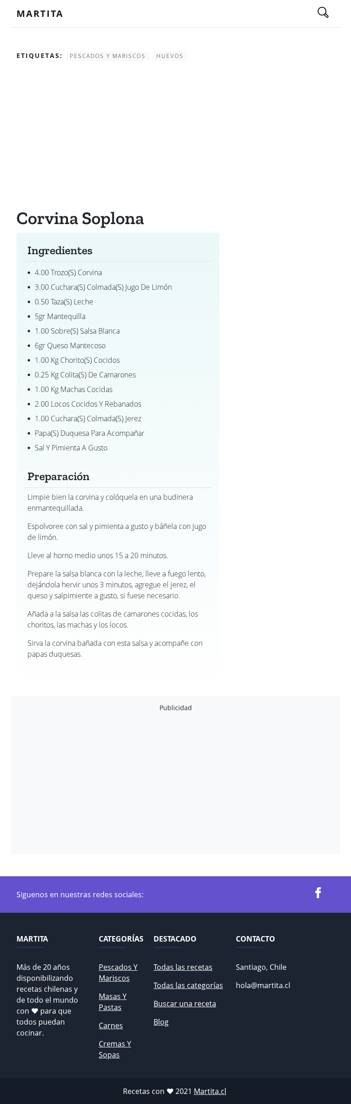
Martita (40, 13)
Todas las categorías (188, 985)
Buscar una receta (185, 1004)
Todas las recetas (183, 967)
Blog (161, 1022)
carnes (111, 1025)
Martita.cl (210, 1091)
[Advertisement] (117, 136)
